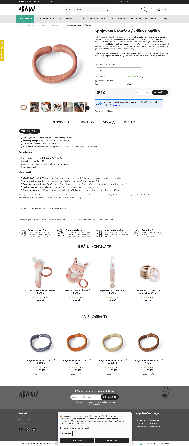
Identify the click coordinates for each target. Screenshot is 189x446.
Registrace (148, 11)
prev (21, 354)
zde (82, 423)
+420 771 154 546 (26, 424)
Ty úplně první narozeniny (147, 423)
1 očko (44, 374)
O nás (117, 2)
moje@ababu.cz (26, 419)
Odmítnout (77, 441)
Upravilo (160, 443)
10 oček (37, 374)
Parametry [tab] (86, 122)
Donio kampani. (63, 208)
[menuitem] (25, 19)
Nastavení (66, 434)
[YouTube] (34, 429)
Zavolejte (145, 233)
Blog (123, 2)
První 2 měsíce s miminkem (148, 427)
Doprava (130, 2)
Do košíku (159, 92)
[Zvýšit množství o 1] (147, 92)
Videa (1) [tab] (109, 122)
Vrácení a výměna (143, 2)
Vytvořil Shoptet (149, 443)
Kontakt (155, 2)
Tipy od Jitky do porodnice (147, 420)
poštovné (69, 234)
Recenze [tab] (130, 122)
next (168, 354)
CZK (166, 2)
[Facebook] (21, 429)
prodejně (121, 233)
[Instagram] (27, 429)
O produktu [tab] (61, 122)
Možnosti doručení (106, 81)
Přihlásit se (109, 397)
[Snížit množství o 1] (137, 92)
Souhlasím (112, 441)
